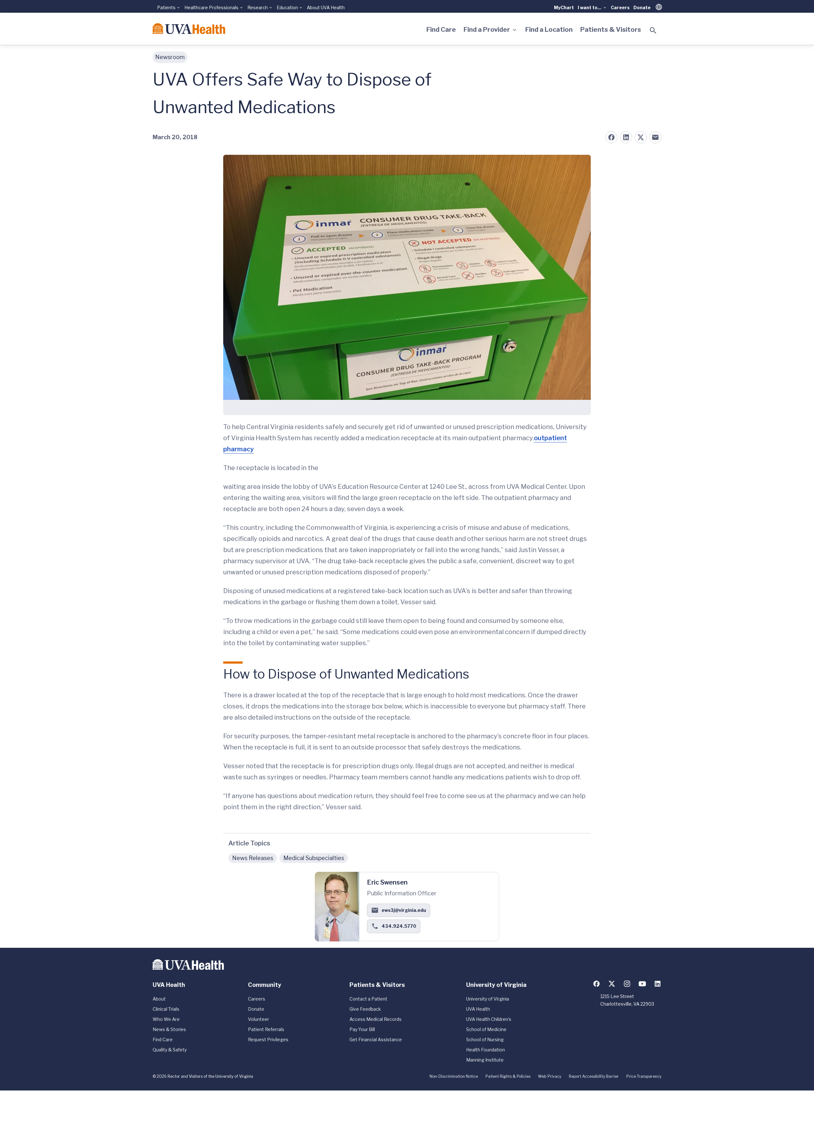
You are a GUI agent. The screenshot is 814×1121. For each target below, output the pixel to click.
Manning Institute (485, 1060)
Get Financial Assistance (375, 1039)
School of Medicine (486, 1029)
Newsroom (170, 57)
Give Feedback (365, 1009)
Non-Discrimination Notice (454, 1076)
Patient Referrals (266, 1029)
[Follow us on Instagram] (627, 984)
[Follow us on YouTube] (642, 984)
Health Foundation (485, 1049)
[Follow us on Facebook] (596, 984)
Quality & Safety (170, 1049)
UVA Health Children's (488, 1019)
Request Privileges (268, 1039)
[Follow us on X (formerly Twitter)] (612, 984)
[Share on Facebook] (611, 137)
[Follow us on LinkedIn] (657, 984)
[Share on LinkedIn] (626, 137)
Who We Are (166, 1019)
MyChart (564, 7)
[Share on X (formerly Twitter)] (641, 137)
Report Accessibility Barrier (594, 1076)
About (159, 998)
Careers (620, 7)
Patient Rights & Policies (508, 1076)
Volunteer (258, 1019)
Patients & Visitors (610, 29)
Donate (642, 7)
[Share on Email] (655, 137)
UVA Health (478, 1009)
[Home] (189, 28)
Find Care (441, 29)
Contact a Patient (368, 998)
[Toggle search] (653, 30)
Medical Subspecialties (313, 858)
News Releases (252, 858)
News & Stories (169, 1029)
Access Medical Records (375, 1019)
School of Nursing (485, 1039)
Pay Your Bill (362, 1029)
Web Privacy (549, 1076)
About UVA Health (326, 7)
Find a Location (549, 29)
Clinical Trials (166, 1009)
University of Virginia (487, 998)
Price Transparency (643, 1076)
